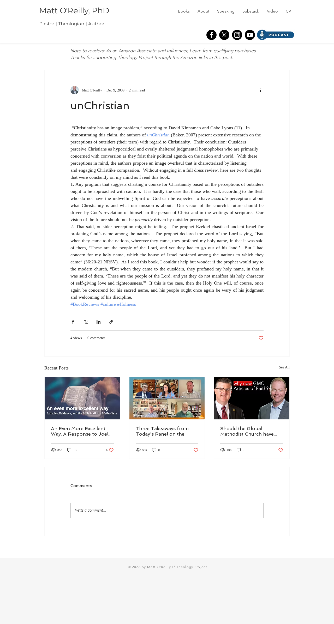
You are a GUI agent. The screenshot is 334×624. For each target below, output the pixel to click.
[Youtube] (250, 35)
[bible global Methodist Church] (82, 398)
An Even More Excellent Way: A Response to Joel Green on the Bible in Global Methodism (79, 431)
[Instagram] (237, 35)
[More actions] (260, 90)
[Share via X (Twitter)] (85, 321)
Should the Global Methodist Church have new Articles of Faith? (247, 431)
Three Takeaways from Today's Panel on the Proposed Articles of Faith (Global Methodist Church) (167, 431)
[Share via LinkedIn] (98, 321)
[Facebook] (211, 35)
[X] (224, 35)
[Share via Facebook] (72, 321)
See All (284, 367)
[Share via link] (111, 321)
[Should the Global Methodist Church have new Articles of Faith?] (251, 398)
